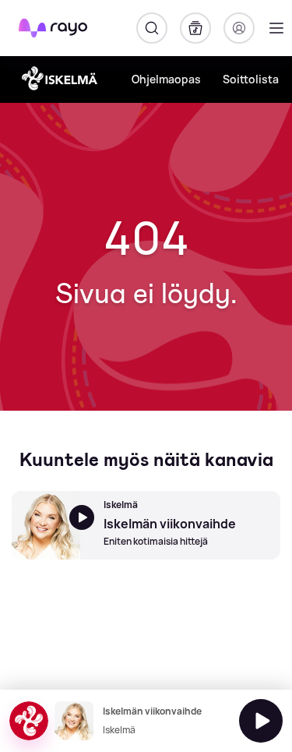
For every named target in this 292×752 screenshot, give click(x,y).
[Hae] (151, 28)
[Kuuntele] (261, 721)
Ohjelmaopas (166, 79)
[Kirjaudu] (239, 28)
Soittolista (251, 79)
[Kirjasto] (195, 28)
